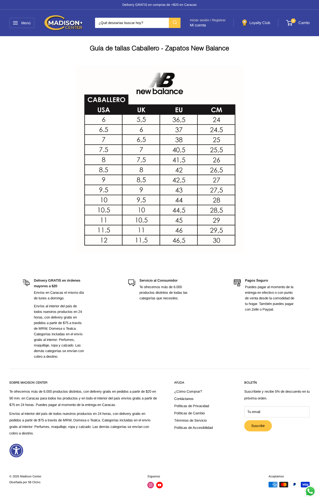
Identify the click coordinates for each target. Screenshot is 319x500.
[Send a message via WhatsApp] (310, 491)
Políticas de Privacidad (191, 406)
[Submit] (175, 23)
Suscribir (258, 426)
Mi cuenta (198, 25)
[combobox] (138, 23)
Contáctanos (184, 399)
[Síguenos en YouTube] (159, 485)
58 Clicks (34, 482)
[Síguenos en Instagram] (150, 485)
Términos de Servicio (190, 420)
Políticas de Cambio (189, 413)
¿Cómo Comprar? (188, 391)
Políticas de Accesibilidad (193, 428)
